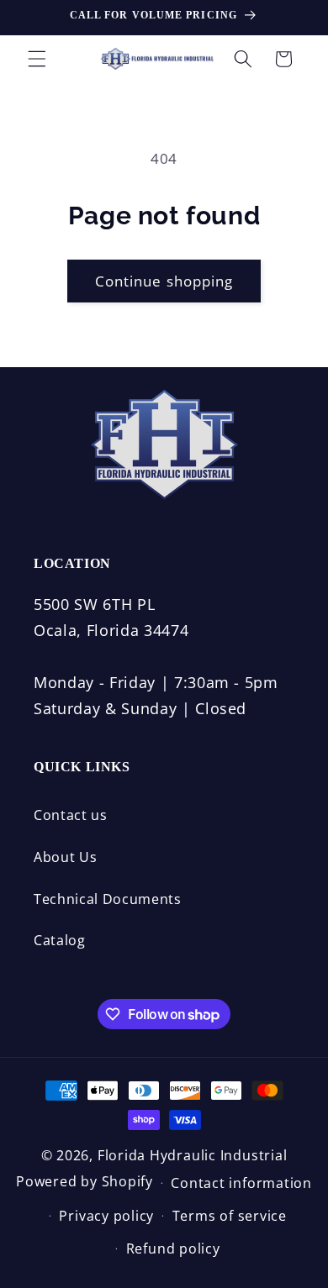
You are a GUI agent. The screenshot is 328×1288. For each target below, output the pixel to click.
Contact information (241, 1183)
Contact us (71, 815)
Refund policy (173, 1248)
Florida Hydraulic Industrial (193, 1155)
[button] (37, 59)
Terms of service (229, 1216)
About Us (65, 857)
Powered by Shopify (84, 1181)
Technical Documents (108, 899)
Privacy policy (106, 1216)
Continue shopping (164, 281)
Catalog (60, 940)
